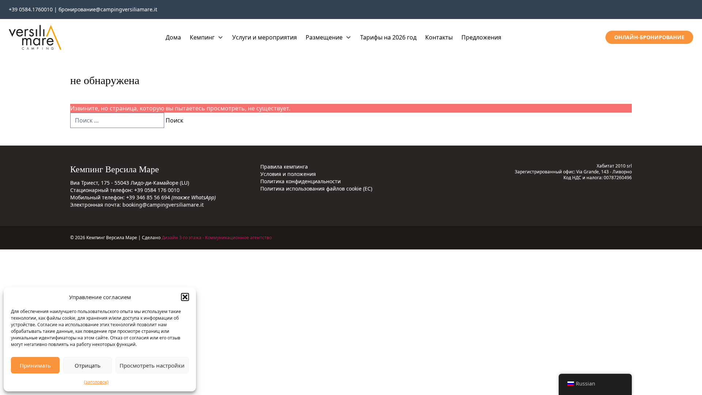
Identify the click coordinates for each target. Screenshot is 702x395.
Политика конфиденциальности (300, 181)
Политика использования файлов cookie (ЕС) (316, 188)
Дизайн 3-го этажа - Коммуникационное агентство (217, 237)
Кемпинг (202, 37)
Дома (173, 37)
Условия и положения (288, 173)
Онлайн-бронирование (649, 37)
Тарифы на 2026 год (388, 37)
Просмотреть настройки (152, 365)
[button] (185, 297)
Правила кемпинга (284, 166)
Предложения (481, 37)
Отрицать (88, 365)
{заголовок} (96, 382)
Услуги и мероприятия (264, 37)
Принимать (35, 365)
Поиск (174, 120)
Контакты (439, 37)
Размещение (324, 37)
